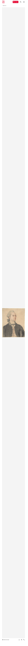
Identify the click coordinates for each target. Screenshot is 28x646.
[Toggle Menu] (24, 2)
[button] (13, 322)
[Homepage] (3, 2)
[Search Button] (21, 2)
